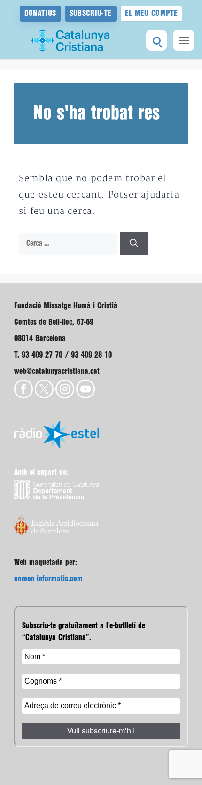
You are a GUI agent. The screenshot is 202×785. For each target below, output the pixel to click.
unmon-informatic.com (48, 578)
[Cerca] (134, 243)
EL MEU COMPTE (151, 13)
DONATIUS (40, 13)
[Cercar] (156, 40)
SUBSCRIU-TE (91, 13)
